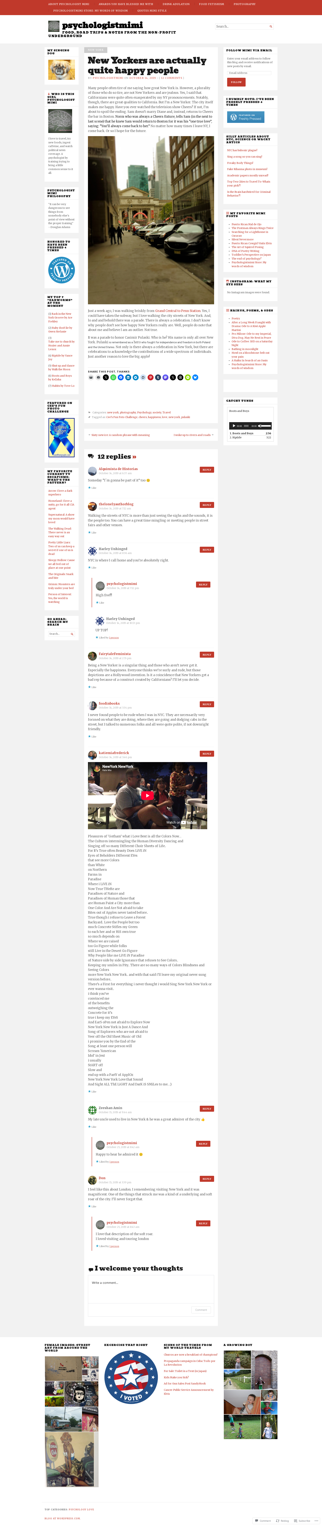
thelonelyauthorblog (116, 504)
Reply (207, 469)
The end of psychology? (246, 258)
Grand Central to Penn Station (178, 311)
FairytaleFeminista (115, 654)
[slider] (265, 425)
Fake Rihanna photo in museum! (247, 169)
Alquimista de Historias (118, 469)
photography (128, 412)
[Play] (234, 426)
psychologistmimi (102, 25)
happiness (154, 417)
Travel (166, 412)
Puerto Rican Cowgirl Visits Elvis (252, 243)
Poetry (236, 318)
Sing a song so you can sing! (244, 156)
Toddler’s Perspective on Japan (251, 254)
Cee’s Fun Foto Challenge (122, 417)
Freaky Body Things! (240, 163)
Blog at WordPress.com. (63, 1518)
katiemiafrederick (114, 753)
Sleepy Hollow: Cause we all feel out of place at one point (61, 564)
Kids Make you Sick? (176, 1377)
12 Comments (171, 78)
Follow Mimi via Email (249, 50)
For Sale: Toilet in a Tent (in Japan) (185, 1371)
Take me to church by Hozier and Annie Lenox (61, 345)
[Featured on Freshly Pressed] (61, 282)
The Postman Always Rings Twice (253, 228)
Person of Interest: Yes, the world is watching (60, 598)
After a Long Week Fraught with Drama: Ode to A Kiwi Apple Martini (251, 326)
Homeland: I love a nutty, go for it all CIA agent (61, 504)
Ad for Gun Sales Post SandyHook (185, 1383)
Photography (245, 4)
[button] (63, 1368)
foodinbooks (109, 704)
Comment (201, 1309)
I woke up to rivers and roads (192, 435)
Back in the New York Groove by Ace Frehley (60, 317)
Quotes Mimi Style (152, 10)
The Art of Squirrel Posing (248, 247)
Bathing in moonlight (245, 349)
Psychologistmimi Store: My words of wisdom (90, 10)
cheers (143, 417)
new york (96, 49)
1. (241, 433)
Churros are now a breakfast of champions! (190, 1354)
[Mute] (260, 426)
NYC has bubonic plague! (242, 150)
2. (236, 437)
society (157, 412)
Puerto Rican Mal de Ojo (246, 224)
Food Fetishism (211, 4)
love (164, 417)
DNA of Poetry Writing (245, 251)
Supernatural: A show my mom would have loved (61, 518)
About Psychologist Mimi (68, 4)
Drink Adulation (176, 4)
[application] (250, 426)
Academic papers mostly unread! (247, 175)
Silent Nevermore (243, 239)
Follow (236, 82)
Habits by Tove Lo (63, 385)
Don (102, 1178)
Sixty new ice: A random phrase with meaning (120, 435)
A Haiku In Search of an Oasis (250, 360)
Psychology (144, 412)
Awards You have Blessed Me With (126, 4)
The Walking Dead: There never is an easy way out (60, 532)
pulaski (185, 417)
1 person (114, 637)
